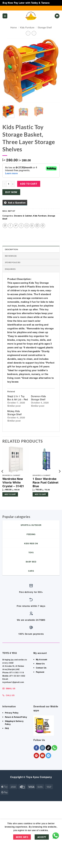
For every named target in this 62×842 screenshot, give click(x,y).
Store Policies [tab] (12, 262)
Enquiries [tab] (10, 269)
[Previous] (7, 70)
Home (13, 27)
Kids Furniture (27, 27)
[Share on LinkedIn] (37, 225)
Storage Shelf (45, 27)
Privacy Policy (12, 712)
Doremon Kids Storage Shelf (38, 398)
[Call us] (54, 748)
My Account (41, 659)
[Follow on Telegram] (48, 755)
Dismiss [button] (54, 2)
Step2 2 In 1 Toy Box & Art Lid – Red (17, 398)
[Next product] (28, 33)
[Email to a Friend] (26, 225)
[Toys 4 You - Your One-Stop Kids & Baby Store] (31, 16)
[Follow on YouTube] (42, 755)
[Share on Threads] (21, 225)
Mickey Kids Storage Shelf (14, 413)
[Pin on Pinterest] (32, 225)
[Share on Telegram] (42, 225)
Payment (40, 672)
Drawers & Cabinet (23, 215)
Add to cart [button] (10, 494)
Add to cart (28, 183)
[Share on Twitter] (15, 225)
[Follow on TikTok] (48, 748)
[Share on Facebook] (10, 225)
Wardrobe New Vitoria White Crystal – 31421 (13, 482)
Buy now (11, 192)
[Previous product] (34, 33)
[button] (5, 15)
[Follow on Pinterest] (36, 755)
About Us (40, 663)
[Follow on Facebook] (36, 748)
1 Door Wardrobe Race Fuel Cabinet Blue (46, 482)
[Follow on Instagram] (42, 748)
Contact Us (41, 667)
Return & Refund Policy (16, 717)
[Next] (54, 70)
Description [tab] (11, 249)
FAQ (7, 728)
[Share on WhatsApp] (5, 225)
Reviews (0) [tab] (11, 256)
